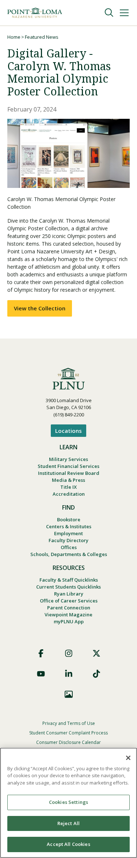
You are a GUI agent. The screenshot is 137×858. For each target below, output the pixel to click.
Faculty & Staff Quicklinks (68, 580)
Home (13, 37)
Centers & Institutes (68, 526)
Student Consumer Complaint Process (68, 733)
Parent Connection (68, 607)
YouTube (41, 674)
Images (68, 694)
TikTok (96, 674)
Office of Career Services (69, 600)
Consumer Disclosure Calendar (68, 742)
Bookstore (68, 519)
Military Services (68, 459)
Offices (69, 547)
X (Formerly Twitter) (96, 653)
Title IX (68, 487)
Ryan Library (68, 593)
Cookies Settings (68, 802)
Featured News (41, 37)
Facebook (41, 653)
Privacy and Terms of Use (68, 723)
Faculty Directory (68, 540)
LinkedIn (68, 674)
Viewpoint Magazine (68, 614)
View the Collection (39, 308)
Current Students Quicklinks (68, 586)
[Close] (128, 758)
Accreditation (69, 494)
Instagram (68, 653)
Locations (68, 430)
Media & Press (68, 480)
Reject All (68, 823)
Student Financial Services (68, 466)
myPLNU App (69, 621)
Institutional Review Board (68, 473)
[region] (68, 803)
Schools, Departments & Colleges (68, 554)
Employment (68, 533)
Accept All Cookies (68, 844)
